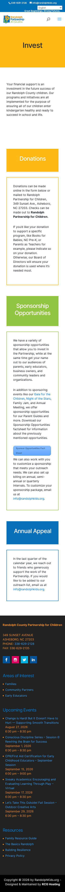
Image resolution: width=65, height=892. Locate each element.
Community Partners (19, 690)
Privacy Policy (15, 855)
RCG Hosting (51, 884)
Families (10, 684)
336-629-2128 (24, 644)
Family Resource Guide (20, 838)
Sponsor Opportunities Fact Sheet (30, 450)
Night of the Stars (38, 398)
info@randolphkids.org (28, 498)
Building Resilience (18, 850)
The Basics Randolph (19, 844)
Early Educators (16, 695)
